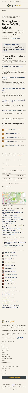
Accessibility (17, 384)
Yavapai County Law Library (9, 230)
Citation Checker (6, 362)
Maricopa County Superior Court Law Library (13, 219)
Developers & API (6, 368)
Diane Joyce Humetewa (11, 255)
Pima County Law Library (8, 223)
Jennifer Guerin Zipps (10, 252)
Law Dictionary (5, 348)
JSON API (4, 373)
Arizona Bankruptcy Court (12, 145)
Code (3, 346)
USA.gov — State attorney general (12, 110)
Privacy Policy (13, 389)
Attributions (22, 386)
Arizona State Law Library (8, 210)
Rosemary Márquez (10, 265)
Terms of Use (5, 389)
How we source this (15, 38)
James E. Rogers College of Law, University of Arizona (15, 243)
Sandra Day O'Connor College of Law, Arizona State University (13, 246)
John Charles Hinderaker (11, 277)
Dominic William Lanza (10, 268)
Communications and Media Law (10, 301)
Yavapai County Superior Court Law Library (12, 232)
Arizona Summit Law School (11, 240)
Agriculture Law (6, 293)
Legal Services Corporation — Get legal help (13, 89)
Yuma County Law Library (8, 234)
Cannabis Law (5, 299)
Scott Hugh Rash (9, 280)
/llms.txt (4, 371)
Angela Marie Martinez (10, 287)
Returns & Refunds (12, 386)
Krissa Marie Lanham (10, 284)
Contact (4, 386)
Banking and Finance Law (8, 295)
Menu (5, 10)
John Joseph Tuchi (9, 258)
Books (3, 360)
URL (5, 170)
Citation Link (13, 170)
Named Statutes (6, 356)
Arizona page (20, 155)
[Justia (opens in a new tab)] (20, 338)
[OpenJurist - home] (14, 5)
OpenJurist (4, 16)
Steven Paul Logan (10, 262)
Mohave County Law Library (9, 221)
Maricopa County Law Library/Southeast (12, 217)
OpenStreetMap (6, 205)
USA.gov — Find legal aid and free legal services (13, 78)
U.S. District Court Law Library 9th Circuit (12, 228)
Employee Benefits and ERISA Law (10, 307)
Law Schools (5, 354)
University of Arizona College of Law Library (13, 225)
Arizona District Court (11, 130)
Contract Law (5, 303)
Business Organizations (8, 297)
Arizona (7, 17)
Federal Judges (5, 350)
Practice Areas (11, 16)
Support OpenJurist (14, 377)
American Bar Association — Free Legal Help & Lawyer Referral (13, 101)
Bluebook (22, 170)
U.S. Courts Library (6, 227)
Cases (3, 344)
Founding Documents (7, 358)
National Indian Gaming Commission (12, 66)
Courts (3, 352)
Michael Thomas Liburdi (11, 274)
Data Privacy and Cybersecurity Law (11, 305)
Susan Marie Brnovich (10, 271)
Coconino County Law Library (9, 215)
